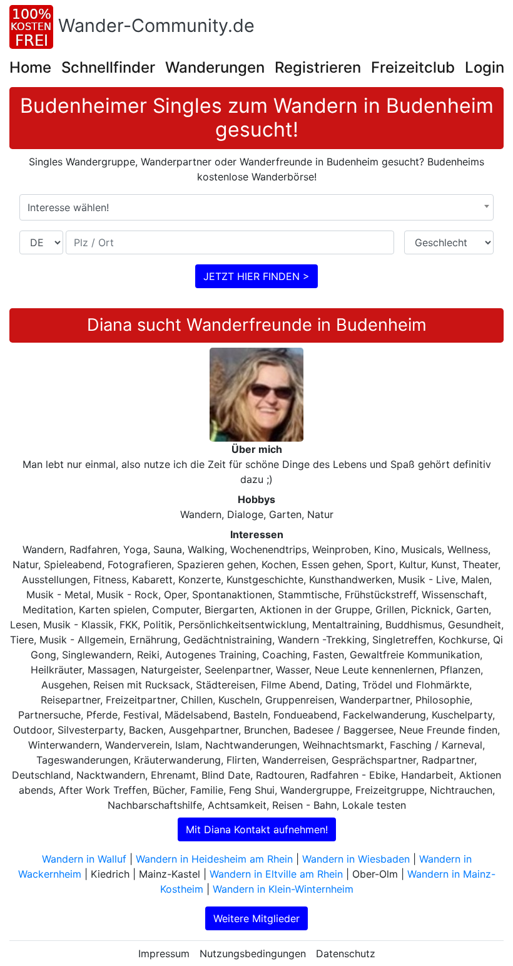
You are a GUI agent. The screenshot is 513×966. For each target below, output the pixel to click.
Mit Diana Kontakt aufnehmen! (257, 829)
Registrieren (318, 67)
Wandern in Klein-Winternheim (283, 889)
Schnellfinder (108, 67)
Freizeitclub (413, 67)
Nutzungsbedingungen (253, 953)
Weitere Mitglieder (256, 918)
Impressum (164, 953)
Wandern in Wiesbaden (356, 859)
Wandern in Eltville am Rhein (276, 874)
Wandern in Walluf (84, 859)
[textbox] (256, 207)
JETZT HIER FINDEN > (256, 276)
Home (30, 67)
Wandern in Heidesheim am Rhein (214, 859)
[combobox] (256, 207)
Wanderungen (215, 67)
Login (484, 67)
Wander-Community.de (156, 25)
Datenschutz (345, 953)
